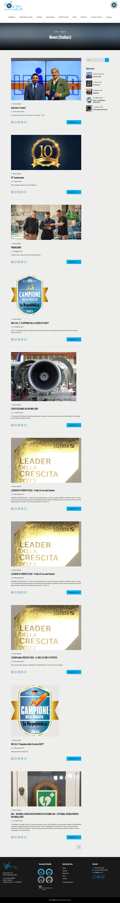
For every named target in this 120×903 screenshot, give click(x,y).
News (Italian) (17, 104)
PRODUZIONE (16, 247)
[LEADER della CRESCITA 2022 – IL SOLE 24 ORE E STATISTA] (46, 627)
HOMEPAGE (11, 17)
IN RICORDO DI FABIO (25, 17)
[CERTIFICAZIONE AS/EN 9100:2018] (46, 376)
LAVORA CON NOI (96, 17)
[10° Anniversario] (46, 152)
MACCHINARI (50, 17)
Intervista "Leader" (97, 76)
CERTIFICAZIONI (64, 17)
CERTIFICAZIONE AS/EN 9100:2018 (24, 408)
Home (56, 32)
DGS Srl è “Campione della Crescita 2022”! (27, 744)
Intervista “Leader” (18, 107)
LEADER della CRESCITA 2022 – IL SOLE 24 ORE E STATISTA (34, 657)
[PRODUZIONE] (46, 222)
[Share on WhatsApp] (25, 122)
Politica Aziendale (67, 882)
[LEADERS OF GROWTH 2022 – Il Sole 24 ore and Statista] (46, 460)
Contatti (64, 878)
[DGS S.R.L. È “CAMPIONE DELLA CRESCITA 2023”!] (46, 295)
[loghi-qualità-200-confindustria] (45, 879)
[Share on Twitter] (15, 122)
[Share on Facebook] (12, 122)
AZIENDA (39, 17)
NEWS (74, 17)
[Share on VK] (22, 122)
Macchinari (65, 873)
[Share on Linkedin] (19, 122)
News (64, 876)
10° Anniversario (17, 177)
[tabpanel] (46, 79)
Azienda (64, 871)
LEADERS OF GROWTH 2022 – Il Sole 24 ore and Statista (33, 490)
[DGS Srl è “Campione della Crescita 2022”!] (46, 711)
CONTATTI (83, 17)
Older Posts (78, 847)
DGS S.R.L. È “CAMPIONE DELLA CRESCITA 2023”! (30, 322)
